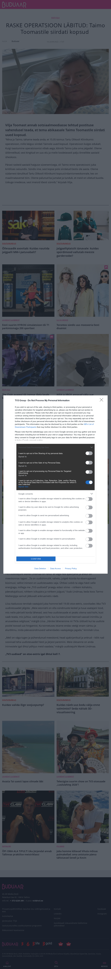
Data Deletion (40, 568)
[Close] (102, 400)
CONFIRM (36, 559)
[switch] (89, 453)
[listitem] (55, 447)
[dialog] (55, 484)
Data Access (55, 568)
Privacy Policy (71, 568)
